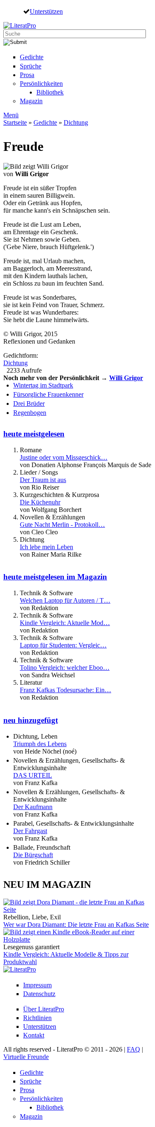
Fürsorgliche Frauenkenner (48, 394)
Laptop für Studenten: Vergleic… (63, 645)
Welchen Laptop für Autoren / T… (65, 600)
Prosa (27, 74)
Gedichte (31, 57)
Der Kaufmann (32, 806)
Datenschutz (39, 993)
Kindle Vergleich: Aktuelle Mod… (65, 622)
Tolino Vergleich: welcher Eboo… (65, 667)
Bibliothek (50, 92)
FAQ (133, 1049)
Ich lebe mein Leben (46, 546)
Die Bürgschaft (33, 854)
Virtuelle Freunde (26, 1056)
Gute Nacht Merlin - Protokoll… (62, 524)
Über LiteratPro (43, 1009)
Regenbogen (29, 412)
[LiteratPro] (19, 25)
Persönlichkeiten (41, 83)
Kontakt (33, 1035)
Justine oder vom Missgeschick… (63, 457)
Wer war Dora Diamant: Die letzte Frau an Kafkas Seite (76, 924)
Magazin (31, 100)
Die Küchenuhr (40, 502)
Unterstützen (46, 11)
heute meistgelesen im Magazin (55, 576)
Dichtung (76, 122)
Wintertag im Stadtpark (43, 385)
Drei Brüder (29, 403)
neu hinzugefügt (30, 720)
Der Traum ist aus (43, 479)
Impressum (37, 985)
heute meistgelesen (33, 433)
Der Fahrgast (30, 830)
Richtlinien (37, 1017)
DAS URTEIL (32, 775)
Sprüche (30, 66)
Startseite (15, 122)
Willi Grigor (126, 377)
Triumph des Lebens (40, 743)
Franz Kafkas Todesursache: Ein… (65, 689)
